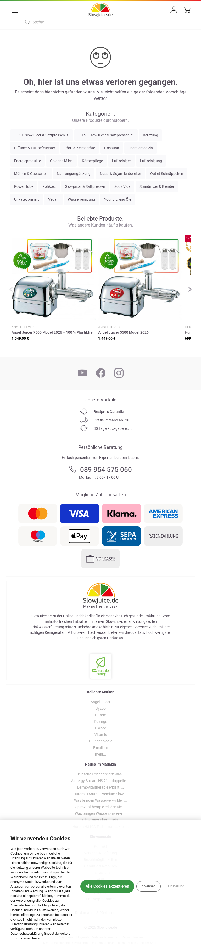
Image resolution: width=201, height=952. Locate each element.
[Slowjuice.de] (100, 9)
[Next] (189, 290)
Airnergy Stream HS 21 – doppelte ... (100, 781)
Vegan (53, 199)
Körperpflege (92, 161)
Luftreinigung (151, 161)
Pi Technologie (100, 741)
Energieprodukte (27, 161)
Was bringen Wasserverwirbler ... (100, 800)
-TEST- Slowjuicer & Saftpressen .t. (41, 135)
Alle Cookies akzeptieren (107, 886)
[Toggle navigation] (15, 10)
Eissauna (111, 148)
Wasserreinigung (81, 199)
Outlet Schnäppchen (166, 174)
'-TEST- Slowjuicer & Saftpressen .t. (106, 135)
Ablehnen (148, 886)
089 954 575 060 (106, 470)
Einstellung (176, 886)
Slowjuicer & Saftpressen (85, 186)
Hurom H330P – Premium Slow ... (100, 794)
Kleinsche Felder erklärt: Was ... (101, 774)
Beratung (150, 135)
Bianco (100, 728)
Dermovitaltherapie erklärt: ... (100, 787)
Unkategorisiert (26, 199)
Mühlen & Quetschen (31, 174)
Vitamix (100, 735)
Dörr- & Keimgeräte (79, 148)
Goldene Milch (61, 161)
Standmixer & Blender (156, 186)
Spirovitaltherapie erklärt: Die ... (100, 807)
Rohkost (49, 186)
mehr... (100, 754)
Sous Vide (122, 186)
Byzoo (101, 708)
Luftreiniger (121, 161)
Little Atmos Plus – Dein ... (100, 820)
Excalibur (100, 748)
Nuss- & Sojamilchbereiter (120, 174)
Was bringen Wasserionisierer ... (100, 813)
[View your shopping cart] (186, 12)
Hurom (100, 715)
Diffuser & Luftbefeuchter (34, 148)
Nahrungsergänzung (74, 174)
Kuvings (100, 721)
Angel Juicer (100, 702)
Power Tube (23, 186)
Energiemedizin (140, 148)
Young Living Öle (117, 199)
